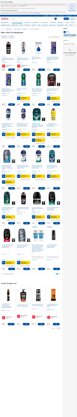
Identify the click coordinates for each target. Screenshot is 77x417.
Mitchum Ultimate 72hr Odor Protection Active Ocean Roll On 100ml (37, 90)
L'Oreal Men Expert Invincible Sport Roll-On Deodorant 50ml (52, 125)
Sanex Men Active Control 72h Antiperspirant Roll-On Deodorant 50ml (23, 167)
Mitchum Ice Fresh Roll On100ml (22, 89)
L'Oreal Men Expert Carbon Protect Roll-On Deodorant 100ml (8, 59)
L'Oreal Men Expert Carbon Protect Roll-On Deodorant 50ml (23, 209)
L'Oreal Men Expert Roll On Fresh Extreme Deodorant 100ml (23, 59)
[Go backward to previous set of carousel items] (57, 328)
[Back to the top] (39, 278)
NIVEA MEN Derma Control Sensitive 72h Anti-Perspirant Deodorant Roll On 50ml (7, 125)
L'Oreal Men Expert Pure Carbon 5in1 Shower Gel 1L (22, 305)
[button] (46, 16)
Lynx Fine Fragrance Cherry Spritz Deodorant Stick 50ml (53, 90)
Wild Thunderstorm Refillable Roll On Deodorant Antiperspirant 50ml (8, 90)
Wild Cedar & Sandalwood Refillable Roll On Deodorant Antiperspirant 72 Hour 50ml (53, 58)
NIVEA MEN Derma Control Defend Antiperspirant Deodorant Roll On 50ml (22, 125)
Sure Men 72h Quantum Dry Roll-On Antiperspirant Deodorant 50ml (8, 209)
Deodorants (25, 29)
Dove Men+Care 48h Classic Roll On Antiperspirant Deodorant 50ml (23, 246)
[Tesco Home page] (4, 19)
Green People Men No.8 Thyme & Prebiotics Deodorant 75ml (52, 246)
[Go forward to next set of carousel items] (59, 328)
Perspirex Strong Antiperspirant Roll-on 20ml (37, 58)
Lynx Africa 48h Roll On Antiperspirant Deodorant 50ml (37, 209)
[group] (8, 306)
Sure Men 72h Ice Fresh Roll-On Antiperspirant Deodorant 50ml (52, 167)
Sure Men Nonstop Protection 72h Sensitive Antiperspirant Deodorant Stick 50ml (37, 125)
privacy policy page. (24, 5)
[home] (3, 29)
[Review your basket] (64, 32)
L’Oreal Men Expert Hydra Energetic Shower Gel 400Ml (52, 305)
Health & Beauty (9, 29)
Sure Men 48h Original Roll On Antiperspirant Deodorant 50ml (7, 246)
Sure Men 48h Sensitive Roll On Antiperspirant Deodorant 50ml (53, 209)
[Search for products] (55, 19)
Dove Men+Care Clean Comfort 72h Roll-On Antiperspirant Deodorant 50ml (7, 167)
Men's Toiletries (17, 29)
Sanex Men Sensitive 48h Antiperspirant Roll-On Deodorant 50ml (37, 167)
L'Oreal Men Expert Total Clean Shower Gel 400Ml (37, 305)
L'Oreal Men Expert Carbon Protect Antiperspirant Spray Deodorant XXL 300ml (6, 305)
